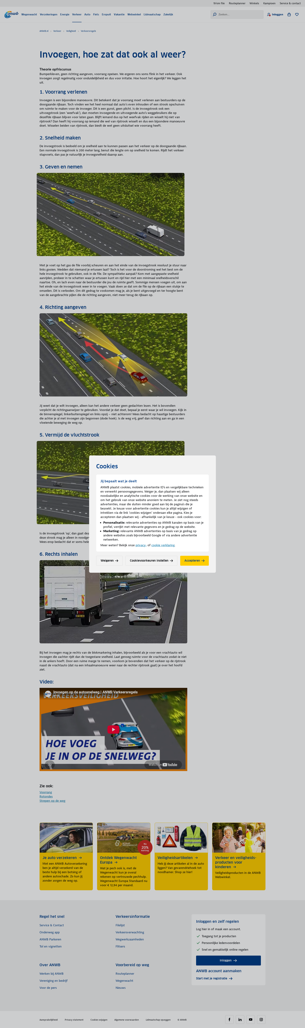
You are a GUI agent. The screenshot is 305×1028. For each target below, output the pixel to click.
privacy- (141, 545)
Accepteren (192, 560)
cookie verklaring (163, 545)
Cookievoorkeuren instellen (149, 560)
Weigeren (107, 560)
